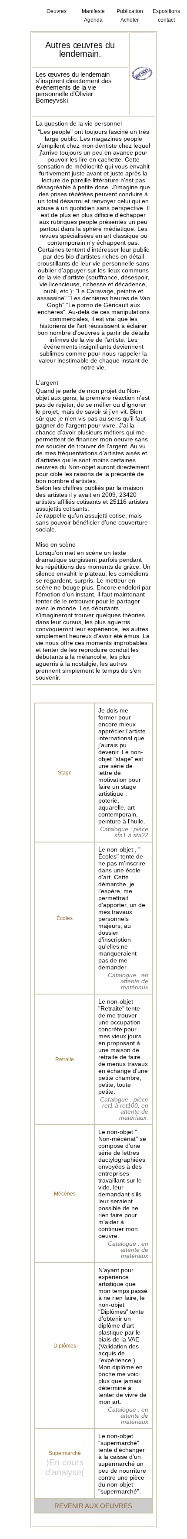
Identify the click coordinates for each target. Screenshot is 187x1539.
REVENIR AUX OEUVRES (93, 1506)
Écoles (65, 918)
